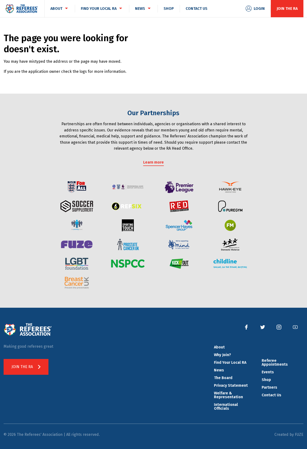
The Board (223, 377)
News (219, 370)
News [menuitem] (140, 8)
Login (259, 8)
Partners (269, 387)
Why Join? (222, 354)
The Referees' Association (22, 8)
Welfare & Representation (228, 395)
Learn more (153, 162)
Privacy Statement (231, 385)
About (219, 347)
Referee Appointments (275, 362)
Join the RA (287, 8)
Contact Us (271, 395)
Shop (266, 379)
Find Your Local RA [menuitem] (99, 8)
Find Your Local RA (230, 362)
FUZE (299, 434)
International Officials (226, 406)
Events (268, 372)
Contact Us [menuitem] (196, 8)
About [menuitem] (56, 8)
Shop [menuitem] (169, 8)
